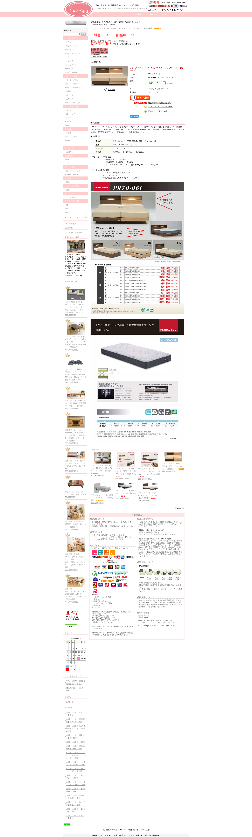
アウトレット (70, 194)
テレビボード (71, 65)
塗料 (68, 190)
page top (180, 508)
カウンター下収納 (73, 103)
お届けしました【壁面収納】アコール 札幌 (75, 747)
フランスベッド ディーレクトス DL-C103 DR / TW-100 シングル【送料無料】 (149, 471)
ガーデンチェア (72, 175)
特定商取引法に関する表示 (138, 830)
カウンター (70, 99)
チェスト (69, 118)
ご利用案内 (152, 14)
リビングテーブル (73, 53)
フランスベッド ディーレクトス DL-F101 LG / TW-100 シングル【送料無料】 (102, 468)
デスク (68, 133)
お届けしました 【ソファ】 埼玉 (75, 810)
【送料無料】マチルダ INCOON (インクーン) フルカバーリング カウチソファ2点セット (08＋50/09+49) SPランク (75, 307)
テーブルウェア (71, 179)
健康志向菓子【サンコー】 (75, 689)
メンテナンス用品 (72, 186)
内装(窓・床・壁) (72, 201)
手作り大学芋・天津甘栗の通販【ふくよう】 (75, 682)
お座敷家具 (69, 156)
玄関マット (70, 152)
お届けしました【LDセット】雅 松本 (76, 736)
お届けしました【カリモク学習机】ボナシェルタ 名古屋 (76, 728)
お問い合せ (166, 14)
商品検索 (67, 30)
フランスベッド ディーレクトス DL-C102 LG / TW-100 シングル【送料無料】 (126, 471)
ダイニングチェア (73, 87)
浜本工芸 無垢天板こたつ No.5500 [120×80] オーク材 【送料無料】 (77, 403)
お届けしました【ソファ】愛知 (75, 713)
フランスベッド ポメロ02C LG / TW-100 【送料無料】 (126, 493)
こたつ (68, 57)
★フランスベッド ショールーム (76, 218)
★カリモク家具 (70, 224)
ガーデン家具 (70, 167)
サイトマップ (180, 14)
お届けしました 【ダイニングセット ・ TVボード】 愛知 (76, 755)
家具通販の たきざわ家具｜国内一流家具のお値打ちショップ (115, 22)
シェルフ (69, 61)
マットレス (70, 122)
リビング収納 (71, 72)
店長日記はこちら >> (73, 275)
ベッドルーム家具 (72, 107)
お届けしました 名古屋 (75, 742)
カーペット (69, 148)
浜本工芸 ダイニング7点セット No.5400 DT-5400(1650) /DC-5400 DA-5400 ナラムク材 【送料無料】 (77, 594)
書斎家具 (68, 129)
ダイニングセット (73, 80)
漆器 (68, 182)
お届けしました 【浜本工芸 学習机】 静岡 (75, 783)
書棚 (68, 141)
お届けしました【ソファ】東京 (75, 817)
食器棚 (68, 91)
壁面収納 (69, 69)
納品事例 (68, 707)
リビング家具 (70, 38)
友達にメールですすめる (157, 111)
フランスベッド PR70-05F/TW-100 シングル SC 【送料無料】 (173, 466)
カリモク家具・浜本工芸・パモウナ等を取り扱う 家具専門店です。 (122, 8)
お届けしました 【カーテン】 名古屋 (75, 776)
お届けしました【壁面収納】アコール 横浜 (75, 720)
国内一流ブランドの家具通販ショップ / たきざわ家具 (117, 5)
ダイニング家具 (71, 76)
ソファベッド (71, 46)
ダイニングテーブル (74, 84)
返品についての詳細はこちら (159, 103)
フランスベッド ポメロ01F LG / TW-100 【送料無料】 (102, 497)
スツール (69, 95)
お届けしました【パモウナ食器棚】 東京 (75, 796)
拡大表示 (111, 90)
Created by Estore (100, 835)
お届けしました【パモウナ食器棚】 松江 (75, 803)
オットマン (70, 50)
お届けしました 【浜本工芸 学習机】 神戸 (75, 763)
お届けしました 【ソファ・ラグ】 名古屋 (75, 770)
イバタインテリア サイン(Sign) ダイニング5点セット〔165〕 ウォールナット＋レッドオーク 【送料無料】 (75, 342)
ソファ (68, 42)
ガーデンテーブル (73, 171)
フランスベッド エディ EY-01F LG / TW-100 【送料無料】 (148, 495)
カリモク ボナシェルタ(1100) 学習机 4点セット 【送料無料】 (75, 524)
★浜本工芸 (69, 228)
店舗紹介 (68, 697)
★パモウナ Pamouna (73, 233)
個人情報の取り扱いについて (114, 830)
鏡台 (68, 125)
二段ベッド (70, 114)
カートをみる (138, 14)
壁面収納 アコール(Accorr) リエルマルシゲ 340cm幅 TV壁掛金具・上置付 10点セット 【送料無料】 (75, 435)
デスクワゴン (71, 137)
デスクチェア (71, 144)
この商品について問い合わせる (160, 107)
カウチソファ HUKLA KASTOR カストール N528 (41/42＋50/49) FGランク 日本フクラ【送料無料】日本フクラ (76, 374)
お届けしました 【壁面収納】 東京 (75, 790)
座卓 (68, 159)
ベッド (68, 110)
